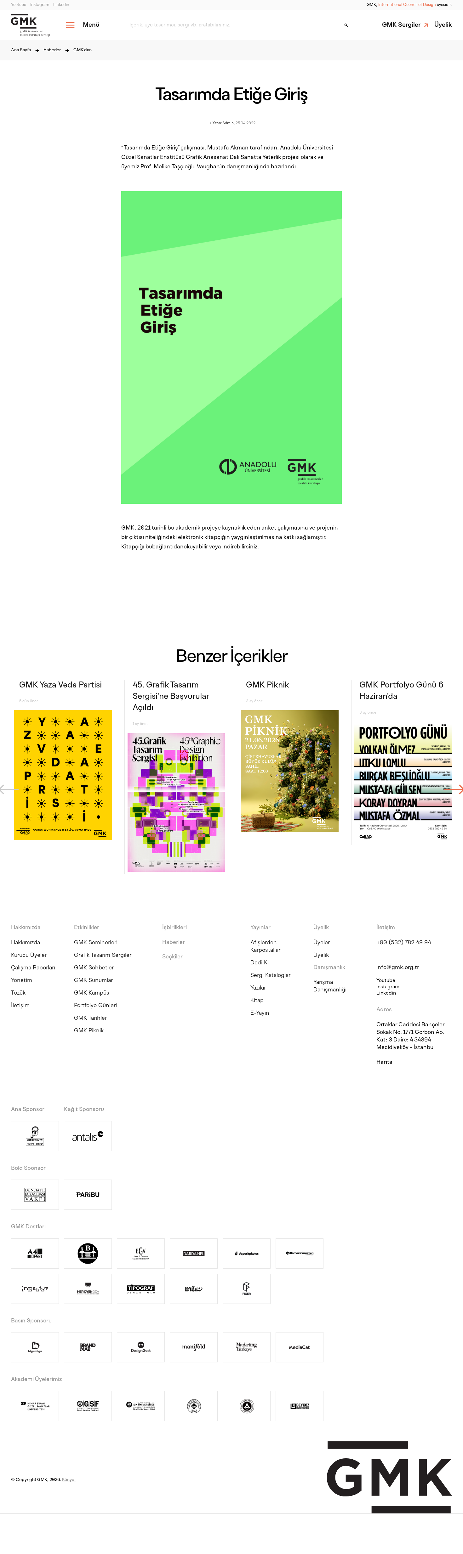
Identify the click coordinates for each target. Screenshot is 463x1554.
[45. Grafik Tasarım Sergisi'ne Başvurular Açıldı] (176, 803)
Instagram (39, 5)
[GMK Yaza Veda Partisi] (63, 776)
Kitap (257, 1000)
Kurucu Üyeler (29, 955)
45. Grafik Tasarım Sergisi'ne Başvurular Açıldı (171, 697)
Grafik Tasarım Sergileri (103, 955)
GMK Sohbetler (94, 968)
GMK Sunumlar (93, 980)
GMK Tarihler (90, 1018)
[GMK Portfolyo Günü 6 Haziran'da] (403, 783)
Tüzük (18, 993)
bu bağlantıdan (165, 547)
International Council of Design (407, 5)
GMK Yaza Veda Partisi (60, 685)
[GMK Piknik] (290, 772)
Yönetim (21, 980)
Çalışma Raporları (33, 968)
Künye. (69, 1480)
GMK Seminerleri (95, 942)
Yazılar (258, 988)
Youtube (18, 5)
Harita (384, 1062)
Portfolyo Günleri (95, 1005)
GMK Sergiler (401, 25)
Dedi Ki (259, 963)
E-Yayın (259, 1013)
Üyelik (443, 25)
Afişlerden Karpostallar (265, 946)
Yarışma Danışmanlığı (329, 986)
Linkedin (61, 5)
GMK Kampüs (91, 993)
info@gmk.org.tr (397, 967)
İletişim (20, 1005)
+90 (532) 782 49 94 (403, 942)
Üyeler (321, 942)
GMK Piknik (267, 685)
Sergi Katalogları (271, 975)
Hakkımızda (25, 942)
